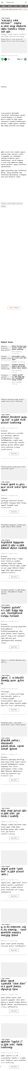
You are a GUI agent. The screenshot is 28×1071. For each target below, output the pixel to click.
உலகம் (15, 6)
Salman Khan (19, 203)
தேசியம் (10, 6)
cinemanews (4, 203)
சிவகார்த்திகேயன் (6, 629)
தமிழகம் (4, 6)
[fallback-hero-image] (6, 348)
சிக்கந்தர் (3, 206)
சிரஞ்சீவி (3, 559)
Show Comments (14, 307)
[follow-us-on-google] (25, 59)
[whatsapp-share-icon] (2, 60)
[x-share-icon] (5, 60)
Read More (14, 453)
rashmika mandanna (11, 203)
